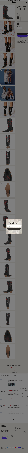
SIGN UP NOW (14, 228)
